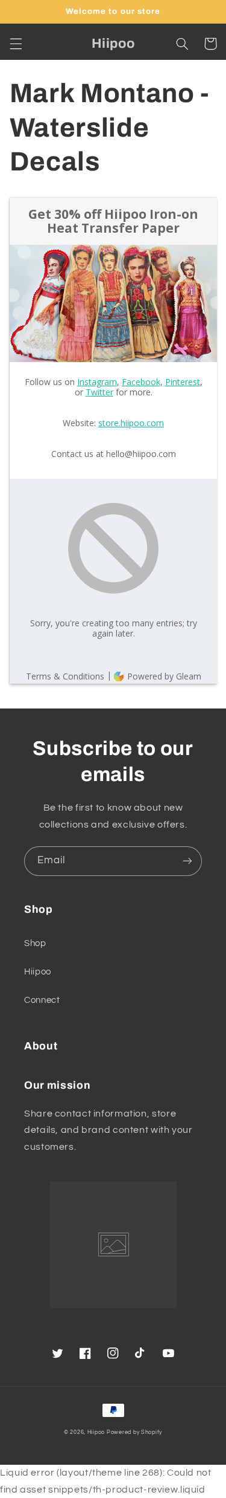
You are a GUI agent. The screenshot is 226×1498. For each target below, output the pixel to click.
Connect (42, 1000)
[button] (16, 43)
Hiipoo (37, 971)
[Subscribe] (187, 861)
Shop (35, 943)
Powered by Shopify (134, 1432)
